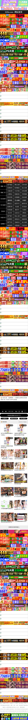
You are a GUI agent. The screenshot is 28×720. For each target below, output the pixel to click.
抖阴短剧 (17, 225)
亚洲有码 (9, 187)
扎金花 (17, 206)
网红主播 (17, 184)
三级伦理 (9, 191)
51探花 (24, 209)
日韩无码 (24, 225)
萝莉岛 (24, 213)
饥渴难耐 (17, 197)
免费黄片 (24, 216)
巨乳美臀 (24, 191)
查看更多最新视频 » (14, 527)
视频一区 (3, 186)
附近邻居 (9, 197)
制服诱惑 (24, 219)
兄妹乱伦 (17, 222)
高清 (16, 411)
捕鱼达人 (9, 203)
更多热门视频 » (23, 422)
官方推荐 (3, 205)
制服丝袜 (17, 194)
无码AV (3, 211)
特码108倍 (14, 418)
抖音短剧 (9, 209)
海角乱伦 (17, 219)
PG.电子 (23, 418)
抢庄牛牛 (17, 203)
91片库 (10, 213)
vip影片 (4, 418)
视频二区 (3, 192)
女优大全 (17, 213)
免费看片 (3, 223)
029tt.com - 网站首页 (13, 12)
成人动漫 (24, 187)
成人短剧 (24, 222)
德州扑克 (24, 203)
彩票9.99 (9, 206)
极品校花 (9, 225)
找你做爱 (24, 197)
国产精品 (9, 184)
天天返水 (24, 206)
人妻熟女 (9, 194)
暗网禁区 (9, 219)
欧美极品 (17, 187)
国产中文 (9, 222)
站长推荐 (3, 198)
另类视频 (24, 194)
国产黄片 (9, 216)
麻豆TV (17, 209)
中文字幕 (17, 191)
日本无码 (24, 184)
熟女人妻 (17, 216)
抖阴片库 (3, 217)
